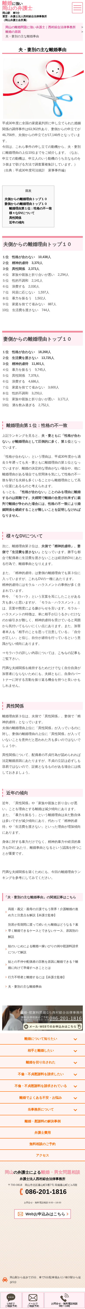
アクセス (42, 1155)
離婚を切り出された (40, 1062)
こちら (63, 653)
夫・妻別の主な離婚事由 (25, 986)
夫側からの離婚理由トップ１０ (26, 199)
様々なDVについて (22, 213)
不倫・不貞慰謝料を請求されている (41, 1086)
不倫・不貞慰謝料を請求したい (41, 1074)
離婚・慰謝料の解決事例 (43, 1121)
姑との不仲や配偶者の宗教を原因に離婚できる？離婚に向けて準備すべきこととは (43, 964)
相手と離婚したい (41, 1050)
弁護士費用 (42, 1132)
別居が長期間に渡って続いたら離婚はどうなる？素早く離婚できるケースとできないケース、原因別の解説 (43, 930)
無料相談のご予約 (42, 1144)
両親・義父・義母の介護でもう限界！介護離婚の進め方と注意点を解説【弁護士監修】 (43, 912)
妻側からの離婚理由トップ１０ (26, 203)
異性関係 (15, 217)
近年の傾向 (16, 222)
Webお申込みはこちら (45, 1214)
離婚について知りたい (40, 1038)
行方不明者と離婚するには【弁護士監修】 (37, 977)
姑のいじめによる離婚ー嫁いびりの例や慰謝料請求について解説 (43, 949)
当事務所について (41, 1109)
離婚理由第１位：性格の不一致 (30, 208)
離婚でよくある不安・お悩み (40, 1097)
